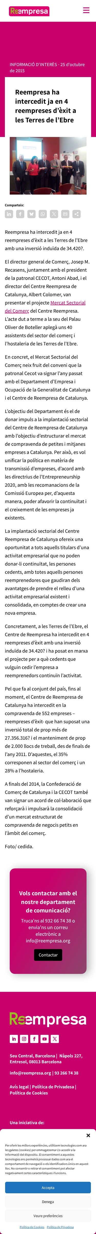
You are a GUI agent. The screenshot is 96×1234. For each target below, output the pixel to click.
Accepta (48, 1187)
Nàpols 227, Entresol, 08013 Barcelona (46, 1059)
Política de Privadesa (60, 1227)
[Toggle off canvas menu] (72, 10)
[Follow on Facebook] (34, 1039)
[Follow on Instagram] (24, 1039)
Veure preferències (48, 1215)
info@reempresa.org (48, 940)
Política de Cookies (32, 1227)
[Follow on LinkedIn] (14, 1039)
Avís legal (19, 1087)
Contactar (48, 955)
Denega (48, 1201)
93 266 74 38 (66, 1073)
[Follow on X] (55, 1039)
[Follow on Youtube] (44, 1039)
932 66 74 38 (58, 920)
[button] (88, 1135)
